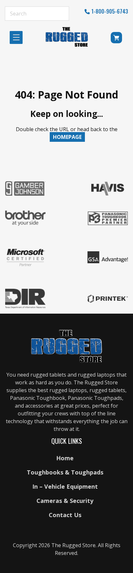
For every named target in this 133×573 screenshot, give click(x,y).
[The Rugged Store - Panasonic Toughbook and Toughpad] (67, 37)
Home (65, 458)
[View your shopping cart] (117, 39)
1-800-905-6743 (109, 11)
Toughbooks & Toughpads (65, 472)
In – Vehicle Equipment (65, 486)
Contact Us (65, 515)
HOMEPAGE (67, 137)
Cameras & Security (64, 501)
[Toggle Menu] (18, 37)
